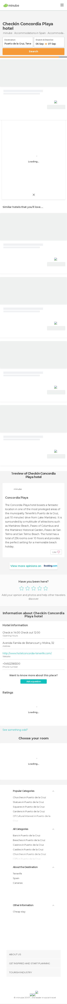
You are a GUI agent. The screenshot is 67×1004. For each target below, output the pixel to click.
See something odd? (15, 730)
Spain (16, 878)
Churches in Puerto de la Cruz (29, 797)
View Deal (56, 107)
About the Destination (25, 867)
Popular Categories (23, 791)
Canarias (18, 882)
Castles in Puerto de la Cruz (28, 849)
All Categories (20, 829)
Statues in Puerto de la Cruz (28, 802)
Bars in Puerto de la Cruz (26, 835)
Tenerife (17, 873)
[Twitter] (32, 984)
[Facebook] (28, 984)
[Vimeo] (37, 984)
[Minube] (11, 5)
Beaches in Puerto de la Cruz (29, 840)
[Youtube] (41, 984)
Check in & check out (44, 39)
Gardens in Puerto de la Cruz (29, 811)
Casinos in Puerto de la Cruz (28, 844)
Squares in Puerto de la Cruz (28, 806)
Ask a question (33, 681)
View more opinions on (25, 566)
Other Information (23, 905)
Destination (9, 39)
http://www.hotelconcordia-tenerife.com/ (27, 653)
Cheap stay (19, 911)
